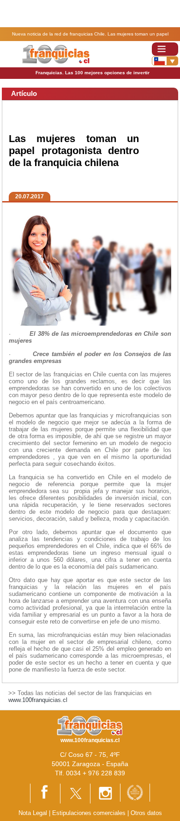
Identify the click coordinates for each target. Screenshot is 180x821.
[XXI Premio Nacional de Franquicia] (135, 792)
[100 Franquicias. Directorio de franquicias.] (55, 53)
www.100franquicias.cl (37, 699)
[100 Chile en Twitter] (75, 793)
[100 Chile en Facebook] (45, 792)
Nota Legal (32, 812)
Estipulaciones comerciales (89, 812)
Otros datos (146, 812)
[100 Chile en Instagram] (105, 793)
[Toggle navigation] (165, 49)
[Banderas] (165, 60)
